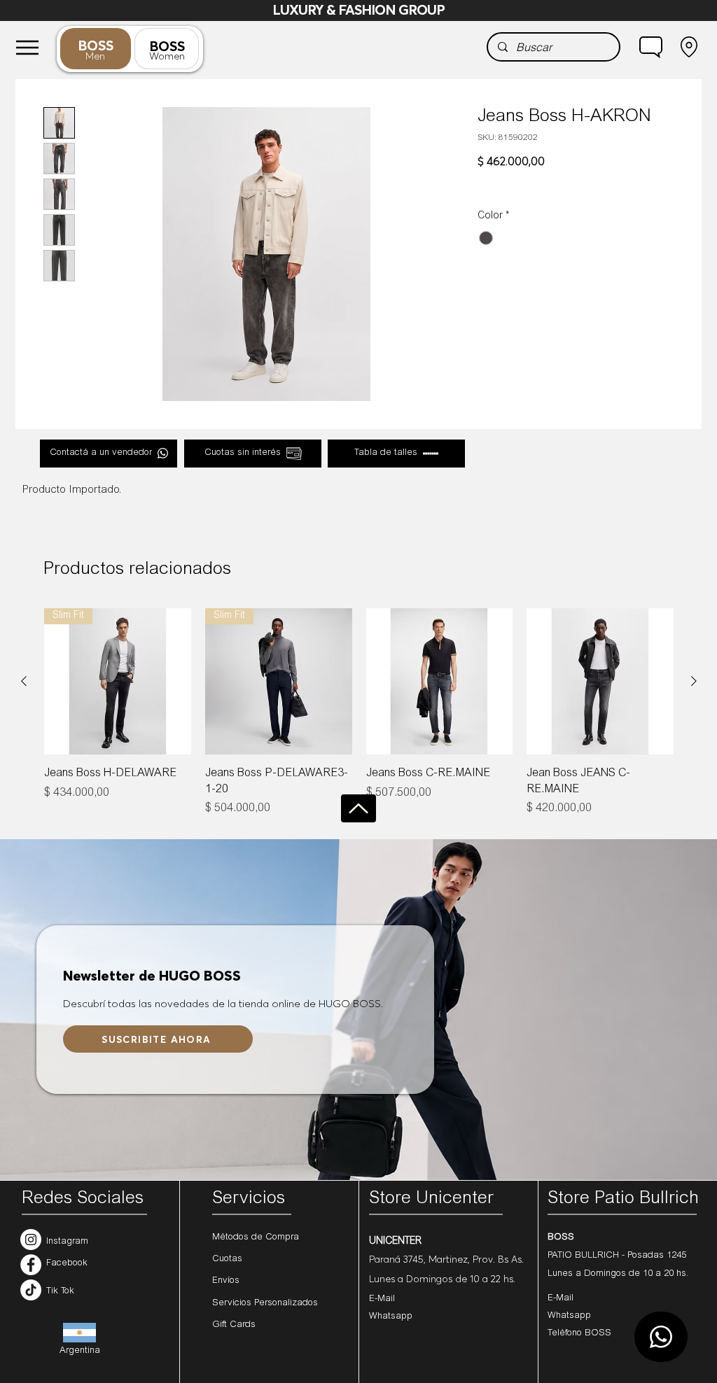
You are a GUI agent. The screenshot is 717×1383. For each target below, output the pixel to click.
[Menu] (27, 47)
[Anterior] (23, 681)
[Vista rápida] (439, 681)
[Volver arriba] (358, 808)
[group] (358, 713)
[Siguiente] (693, 681)
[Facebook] (30, 1264)
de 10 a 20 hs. (658, 1274)
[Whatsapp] (661, 1337)
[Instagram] (30, 1239)
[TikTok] (30, 1289)
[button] (650, 46)
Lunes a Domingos (588, 1274)
